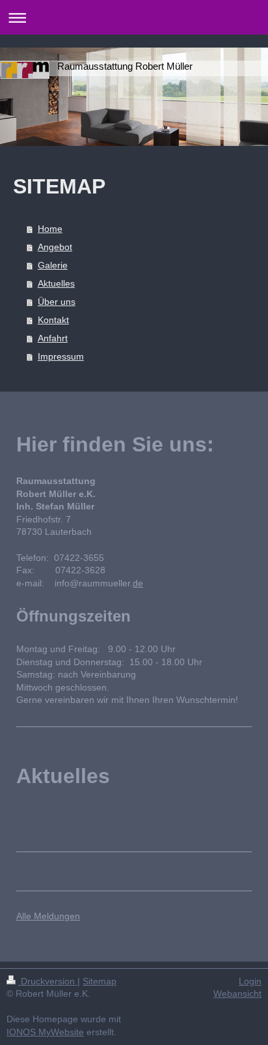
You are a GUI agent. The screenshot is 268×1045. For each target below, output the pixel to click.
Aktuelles (56, 283)
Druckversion (47, 981)
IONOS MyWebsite (45, 1032)
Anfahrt (53, 338)
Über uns (56, 301)
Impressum (61, 356)
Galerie (53, 265)
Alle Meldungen (48, 916)
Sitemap (99, 981)
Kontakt (53, 320)
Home (50, 228)
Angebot (55, 247)
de (138, 583)
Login (250, 981)
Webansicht (237, 993)
